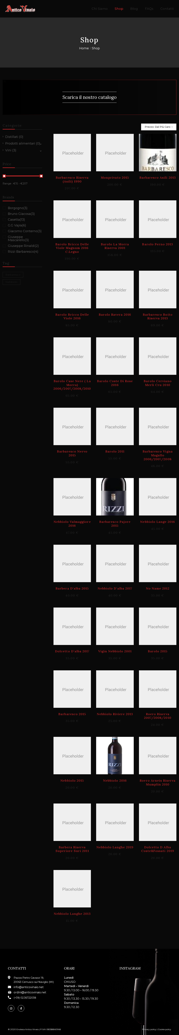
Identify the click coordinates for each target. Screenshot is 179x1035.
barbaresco (12, 274)
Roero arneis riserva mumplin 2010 (158, 782)
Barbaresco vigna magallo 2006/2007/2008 (158, 455)
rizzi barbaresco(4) (23, 251)
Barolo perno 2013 (157, 244)
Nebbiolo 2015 (72, 780)
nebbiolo (11, 282)
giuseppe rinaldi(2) (23, 245)
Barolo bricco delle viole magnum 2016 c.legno (72, 248)
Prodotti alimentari (20, 143)
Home (84, 48)
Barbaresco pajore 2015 (115, 524)
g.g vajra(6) (17, 225)
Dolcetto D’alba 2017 (72, 651)
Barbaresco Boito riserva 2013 (158, 316)
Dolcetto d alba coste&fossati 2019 (157, 849)
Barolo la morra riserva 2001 (115, 246)
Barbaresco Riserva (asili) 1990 (72, 179)
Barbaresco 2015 (72, 714)
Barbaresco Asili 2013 (157, 178)
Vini (8, 150)
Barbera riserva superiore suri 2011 (72, 849)
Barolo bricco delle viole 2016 (72, 316)
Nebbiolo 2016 (115, 780)
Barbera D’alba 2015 (72, 588)
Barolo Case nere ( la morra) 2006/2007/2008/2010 (72, 385)
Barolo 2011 (114, 451)
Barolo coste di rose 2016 (115, 383)
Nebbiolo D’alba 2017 (115, 588)
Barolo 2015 (157, 651)
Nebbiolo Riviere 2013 (115, 714)
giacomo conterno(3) (25, 231)
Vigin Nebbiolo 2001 (115, 651)
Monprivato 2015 (115, 178)
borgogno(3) (17, 208)
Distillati (11, 137)
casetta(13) (16, 219)
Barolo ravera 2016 (115, 315)
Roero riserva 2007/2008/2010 (157, 716)
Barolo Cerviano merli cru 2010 (158, 383)
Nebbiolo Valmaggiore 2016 (72, 524)
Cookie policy (164, 1029)
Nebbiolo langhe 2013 (72, 914)
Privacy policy (149, 1029)
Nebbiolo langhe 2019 (115, 847)
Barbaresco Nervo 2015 (72, 453)
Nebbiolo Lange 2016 (157, 522)
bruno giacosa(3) (21, 213)
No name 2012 (157, 588)
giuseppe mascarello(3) (18, 238)
